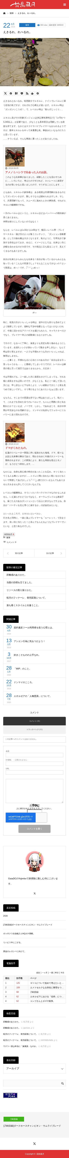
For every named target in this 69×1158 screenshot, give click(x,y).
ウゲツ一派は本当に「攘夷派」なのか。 (20, 1046)
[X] (34, 892)
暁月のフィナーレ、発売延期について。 (27, 597)
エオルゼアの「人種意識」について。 (33, 696)
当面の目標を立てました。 (20, 582)
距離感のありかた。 (17, 575)
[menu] (64, 4)
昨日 (57, 973)
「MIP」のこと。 (22, 668)
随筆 (27, 25)
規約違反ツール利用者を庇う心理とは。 (34, 627)
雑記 (22, 1119)
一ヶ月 (44, 973)
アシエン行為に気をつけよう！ (29, 641)
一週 (51, 973)
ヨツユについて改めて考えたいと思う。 (49, 983)
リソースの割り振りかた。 (20, 590)
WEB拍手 (9, 534)
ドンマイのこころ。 (24, 682)
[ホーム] (4, 13)
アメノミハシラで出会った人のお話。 (27, 172)
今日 (62, 973)
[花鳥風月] (22, 4)
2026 (5, 916)
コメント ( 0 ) (34, 721)
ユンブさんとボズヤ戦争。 (42, 1001)
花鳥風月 (40, 1154)
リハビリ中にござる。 (12, 942)
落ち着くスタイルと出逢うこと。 (23, 605)
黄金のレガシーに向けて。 (14, 951)
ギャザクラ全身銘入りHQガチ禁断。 (19, 933)
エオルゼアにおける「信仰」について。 (49, 996)
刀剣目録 (34, 992)
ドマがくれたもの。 (16, 448)
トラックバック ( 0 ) (34, 729)
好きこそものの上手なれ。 (27, 655)
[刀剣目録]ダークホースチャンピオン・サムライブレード (27, 925)
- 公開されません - (17, 760)
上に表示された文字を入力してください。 (34, 808)
